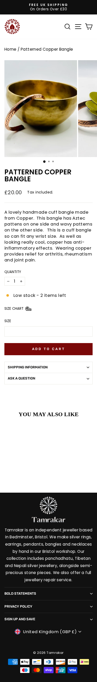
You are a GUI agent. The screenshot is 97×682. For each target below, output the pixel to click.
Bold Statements (20, 593)
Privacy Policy (18, 606)
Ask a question (21, 378)
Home (10, 49)
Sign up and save (19, 619)
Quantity (12, 272)
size (7, 321)
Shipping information (28, 367)
